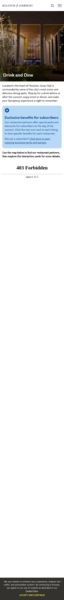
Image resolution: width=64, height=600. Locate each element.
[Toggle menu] (60, 5)
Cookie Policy (32, 591)
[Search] (52, 5)
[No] (60, 581)
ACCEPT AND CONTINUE (32, 595)
